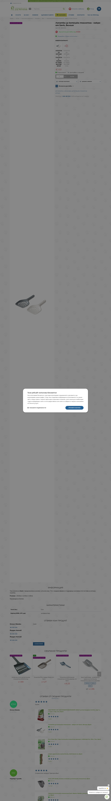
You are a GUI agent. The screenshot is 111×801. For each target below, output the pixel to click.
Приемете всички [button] (74, 407)
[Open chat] (106, 797)
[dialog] (55, 400)
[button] (36, 408)
